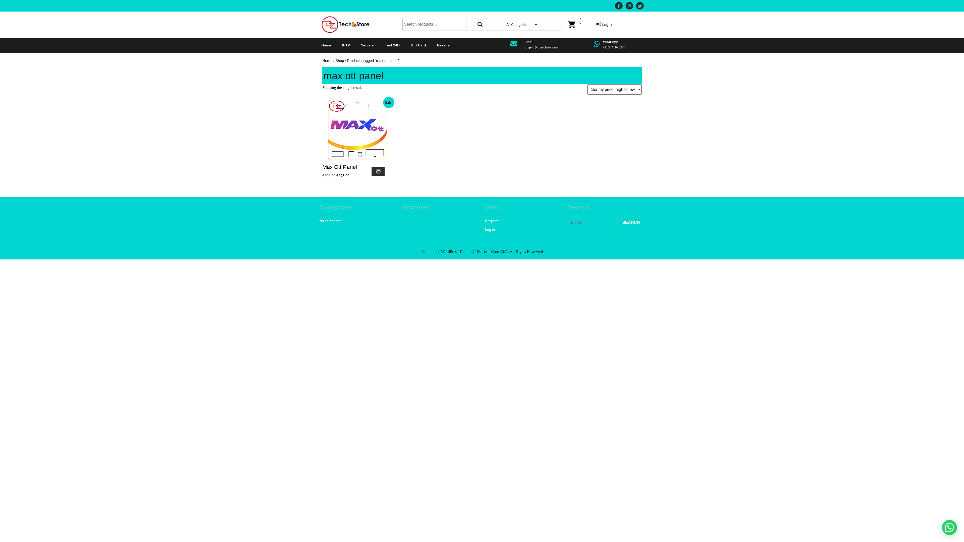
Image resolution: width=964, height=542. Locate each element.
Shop (339, 61)
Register (492, 221)
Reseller (444, 45)
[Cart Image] (571, 24)
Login (607, 24)
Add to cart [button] (378, 171)
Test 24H (392, 45)
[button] (949, 527)
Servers (367, 45)
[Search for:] (593, 222)
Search (480, 24)
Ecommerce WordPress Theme (445, 251)
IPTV (346, 45)
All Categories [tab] (517, 25)
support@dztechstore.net (541, 47)
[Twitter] (640, 6)
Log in (490, 229)
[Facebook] (619, 6)
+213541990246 (614, 47)
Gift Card (418, 45)
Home (326, 45)
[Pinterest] (629, 6)
